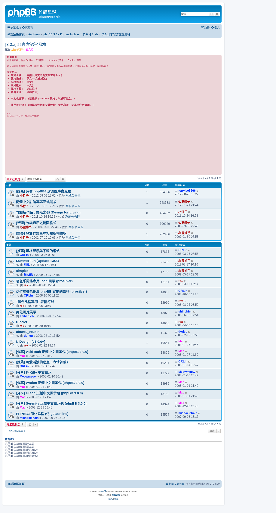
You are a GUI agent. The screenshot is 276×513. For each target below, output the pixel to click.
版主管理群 (17, 49)
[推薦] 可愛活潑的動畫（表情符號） (43, 362)
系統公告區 (73, 195)
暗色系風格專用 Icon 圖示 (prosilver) (44, 281)
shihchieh (27, 316)
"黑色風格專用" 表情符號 (35, 302)
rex (26, 285)
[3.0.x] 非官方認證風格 (25, 44)
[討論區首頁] (22, 12)
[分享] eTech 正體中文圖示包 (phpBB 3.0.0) (49, 393)
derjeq (28, 335)
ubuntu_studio (27, 332)
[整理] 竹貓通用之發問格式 (36, 223)
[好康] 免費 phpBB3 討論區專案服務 (43, 191)
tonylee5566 (187, 190)
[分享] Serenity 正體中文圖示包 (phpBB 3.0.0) (51, 403)
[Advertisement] (113, 146)
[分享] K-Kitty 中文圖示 (33, 372)
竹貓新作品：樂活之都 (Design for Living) (48, 212)
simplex (22, 271)
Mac (181, 341)
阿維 (27, 264)
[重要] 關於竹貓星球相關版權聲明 (41, 233)
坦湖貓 (28, 274)
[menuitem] (27, 27)
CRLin (24, 254)
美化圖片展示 (26, 312)
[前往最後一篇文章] (197, 190)
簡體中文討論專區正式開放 (36, 202)
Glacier (21, 322)
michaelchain (29, 417)
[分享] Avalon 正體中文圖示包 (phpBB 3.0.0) (50, 383)
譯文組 (29, 49)
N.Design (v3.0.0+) (30, 342)
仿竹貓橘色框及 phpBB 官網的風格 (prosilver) (51, 291)
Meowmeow (28, 376)
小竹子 (24, 195)
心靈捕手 (184, 201)
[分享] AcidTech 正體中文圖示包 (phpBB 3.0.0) (52, 352)
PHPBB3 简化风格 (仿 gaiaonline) (42, 414)
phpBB (103, 491)
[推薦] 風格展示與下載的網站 (38, 251)
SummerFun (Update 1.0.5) (37, 261)
